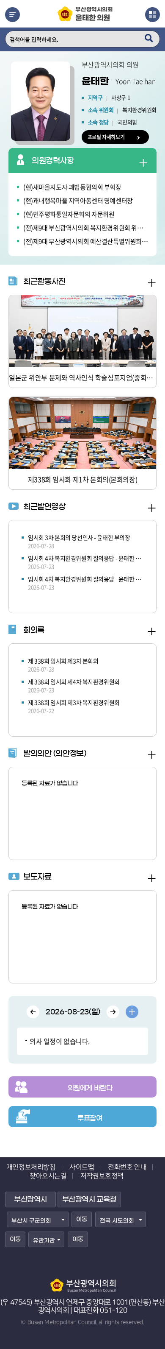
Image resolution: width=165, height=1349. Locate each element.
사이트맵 (81, 1167)
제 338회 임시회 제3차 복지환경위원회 (74, 702)
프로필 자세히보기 (106, 137)
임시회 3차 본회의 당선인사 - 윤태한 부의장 (79, 537)
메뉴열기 (12, 14)
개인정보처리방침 (31, 1167)
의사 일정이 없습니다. (60, 1041)
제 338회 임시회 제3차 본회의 (63, 660)
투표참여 (89, 1117)
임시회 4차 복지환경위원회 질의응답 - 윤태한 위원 (85, 558)
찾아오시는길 (48, 1176)
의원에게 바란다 (90, 1087)
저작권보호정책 (102, 1176)
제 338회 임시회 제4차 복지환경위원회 (74, 681)
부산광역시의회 (94, 14)
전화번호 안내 (127, 1167)
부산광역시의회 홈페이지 (83, 1281)
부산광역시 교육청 (89, 1199)
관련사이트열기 (152, 14)
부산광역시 (30, 1199)
